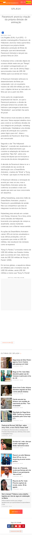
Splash (16, 9)
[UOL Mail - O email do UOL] (22, 2)
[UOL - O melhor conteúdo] (3, 2)
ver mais (15, 511)
